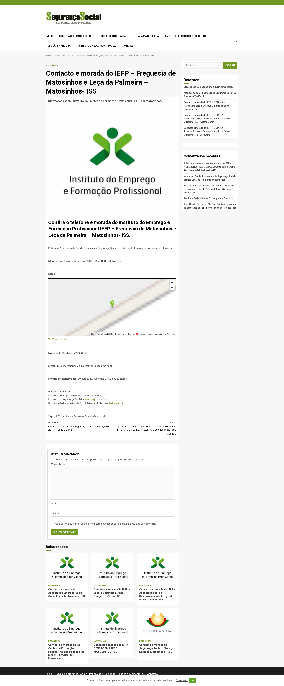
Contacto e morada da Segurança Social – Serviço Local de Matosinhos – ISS (80, 426)
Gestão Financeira (58, 45)
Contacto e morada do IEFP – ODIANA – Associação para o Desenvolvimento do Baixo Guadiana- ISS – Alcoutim (207, 131)
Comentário (58, 464)
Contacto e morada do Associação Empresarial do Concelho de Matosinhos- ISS (67, 567)
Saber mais (182, 680)
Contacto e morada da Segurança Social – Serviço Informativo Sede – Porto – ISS (209, 189)
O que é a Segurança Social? (76, 36)
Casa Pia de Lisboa (148, 36)
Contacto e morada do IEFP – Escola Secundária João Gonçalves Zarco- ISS (112, 567)
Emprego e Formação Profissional (186, 36)
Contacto (228, 198)
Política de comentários (131, 674)
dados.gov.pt (115, 403)
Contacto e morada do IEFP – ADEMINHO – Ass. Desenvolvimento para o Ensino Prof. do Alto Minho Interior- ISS (210, 167)
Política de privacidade (102, 674)
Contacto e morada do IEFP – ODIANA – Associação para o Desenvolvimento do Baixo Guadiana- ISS (207, 105)
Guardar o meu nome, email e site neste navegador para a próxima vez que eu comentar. (105, 523)
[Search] (236, 41)
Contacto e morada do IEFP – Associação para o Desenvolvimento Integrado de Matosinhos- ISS (158, 567)
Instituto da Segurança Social (96, 45)
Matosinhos (52, 65)
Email (55, 513)
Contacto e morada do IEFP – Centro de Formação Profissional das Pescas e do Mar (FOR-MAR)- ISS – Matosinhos (146, 428)
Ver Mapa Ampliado (57, 339)
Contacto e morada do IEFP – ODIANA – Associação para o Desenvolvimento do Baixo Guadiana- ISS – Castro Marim (207, 118)
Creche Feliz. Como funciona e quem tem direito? (208, 87)
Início (49, 36)
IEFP (58, 416)
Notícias (127, 45)
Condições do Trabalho (115, 36)
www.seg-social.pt (95, 399)
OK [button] (192, 681)
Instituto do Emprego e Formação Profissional (84, 416)
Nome (55, 503)
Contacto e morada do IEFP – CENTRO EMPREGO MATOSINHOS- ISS (112, 623)
